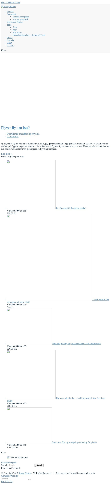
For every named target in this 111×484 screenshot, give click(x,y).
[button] (9, 43)
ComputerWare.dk (9, 476)
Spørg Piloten (24, 473)
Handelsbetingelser (8, 462)
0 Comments (12, 136)
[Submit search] (29, 479)
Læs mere (6, 154)
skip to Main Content (10, 2)
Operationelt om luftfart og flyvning (23, 134)
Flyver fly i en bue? (15, 127)
